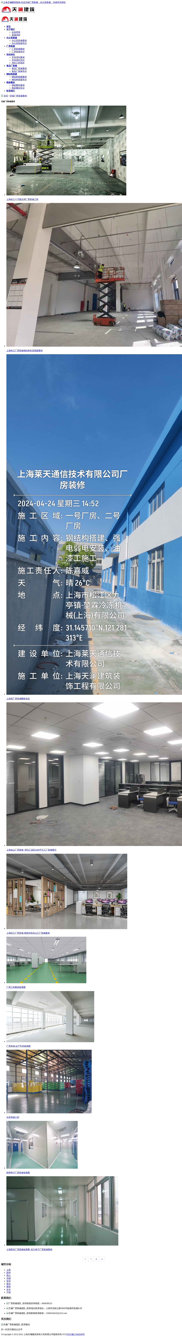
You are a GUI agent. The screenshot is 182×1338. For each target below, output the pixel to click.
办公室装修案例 (19, 40)
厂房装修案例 (18, 49)
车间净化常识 (18, 60)
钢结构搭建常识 (19, 79)
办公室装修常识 (19, 43)
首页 (6, 96)
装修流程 (16, 35)
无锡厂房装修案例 (18, 96)
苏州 (8, 1272)
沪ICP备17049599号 (75, 1334)
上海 (8, 1270)
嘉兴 (8, 1284)
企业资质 (16, 32)
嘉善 (8, 1286)
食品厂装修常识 (19, 71)
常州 (8, 1281)
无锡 (8, 1278)
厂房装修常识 (18, 52)
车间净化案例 (18, 57)
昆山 (8, 1275)
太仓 (8, 1289)
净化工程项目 (18, 63)
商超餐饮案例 (18, 85)
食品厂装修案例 (19, 68)
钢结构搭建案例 (19, 77)
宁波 (8, 1292)
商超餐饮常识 (18, 88)
